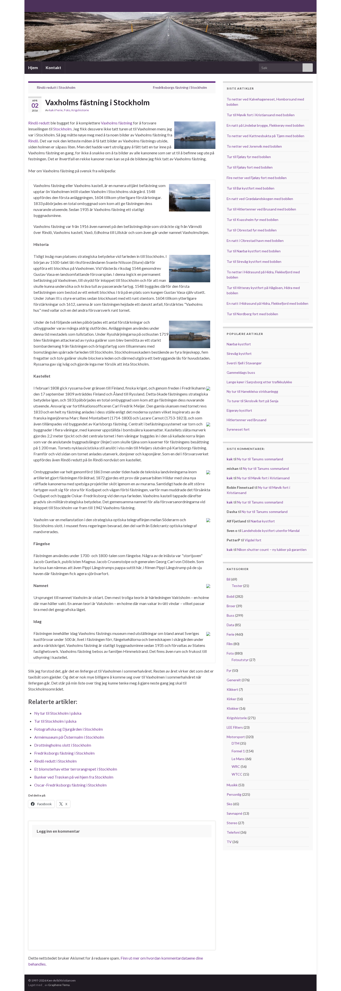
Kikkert (232, 689)
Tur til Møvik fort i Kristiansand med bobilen (261, 115)
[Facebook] (38, 5)
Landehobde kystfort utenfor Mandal (271, 530)
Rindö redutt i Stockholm (56, 87)
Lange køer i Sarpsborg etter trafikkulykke (259, 382)
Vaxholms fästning (116, 122)
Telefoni (233, 832)
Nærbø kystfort (239, 344)
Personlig (234, 794)
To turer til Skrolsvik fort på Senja (252, 401)
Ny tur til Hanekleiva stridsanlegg (252, 391)
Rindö (33, 140)
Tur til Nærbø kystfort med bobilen (254, 251)
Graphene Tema (59, 985)
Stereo (232, 823)
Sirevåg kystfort (239, 353)
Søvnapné (234, 813)
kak (51, 110)
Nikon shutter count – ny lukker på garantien (272, 549)
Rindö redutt (39, 122)
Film (230, 644)
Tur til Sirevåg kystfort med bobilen (254, 261)
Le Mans (238, 759)
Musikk (232, 785)
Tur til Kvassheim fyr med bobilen (252, 219)
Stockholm (62, 128)
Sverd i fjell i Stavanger (244, 363)
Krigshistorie (80, 110)
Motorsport (236, 737)
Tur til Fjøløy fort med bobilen (250, 167)
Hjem (33, 67)
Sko (229, 804)
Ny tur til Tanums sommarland (260, 459)
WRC (236, 766)
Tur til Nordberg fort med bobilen (252, 314)
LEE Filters (235, 727)
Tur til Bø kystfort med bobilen (250, 188)
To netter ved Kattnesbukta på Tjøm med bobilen (265, 136)
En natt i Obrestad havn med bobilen (255, 240)
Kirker (231, 699)
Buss (230, 615)
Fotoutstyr (240, 660)
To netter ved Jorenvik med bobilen (254, 146)
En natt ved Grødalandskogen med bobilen (260, 199)
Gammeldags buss (241, 372)
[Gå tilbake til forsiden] (170, 36)
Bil (228, 579)
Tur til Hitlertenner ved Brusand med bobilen (261, 209)
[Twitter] (46, 5)
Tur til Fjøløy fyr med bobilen (249, 157)
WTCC (237, 774)
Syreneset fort (238, 429)
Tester (237, 586)
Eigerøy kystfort (239, 410)
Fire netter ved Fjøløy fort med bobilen (257, 178)
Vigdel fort (253, 540)
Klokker (233, 708)
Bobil (230, 596)
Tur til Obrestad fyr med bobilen (252, 230)
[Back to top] (330, 980)
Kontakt (53, 67)
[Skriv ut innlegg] (211, 110)
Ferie (59, 110)
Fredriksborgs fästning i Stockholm (180, 87)
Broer (231, 606)
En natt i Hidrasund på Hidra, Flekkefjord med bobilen (267, 303)
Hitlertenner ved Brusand (246, 420)
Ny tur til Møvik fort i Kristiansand (263, 478)
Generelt (234, 680)
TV (229, 842)
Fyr (229, 670)
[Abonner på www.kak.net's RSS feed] (30, 5)
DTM (235, 743)
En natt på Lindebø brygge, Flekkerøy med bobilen (265, 125)
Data (230, 625)
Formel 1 (238, 751)
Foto (67, 110)
